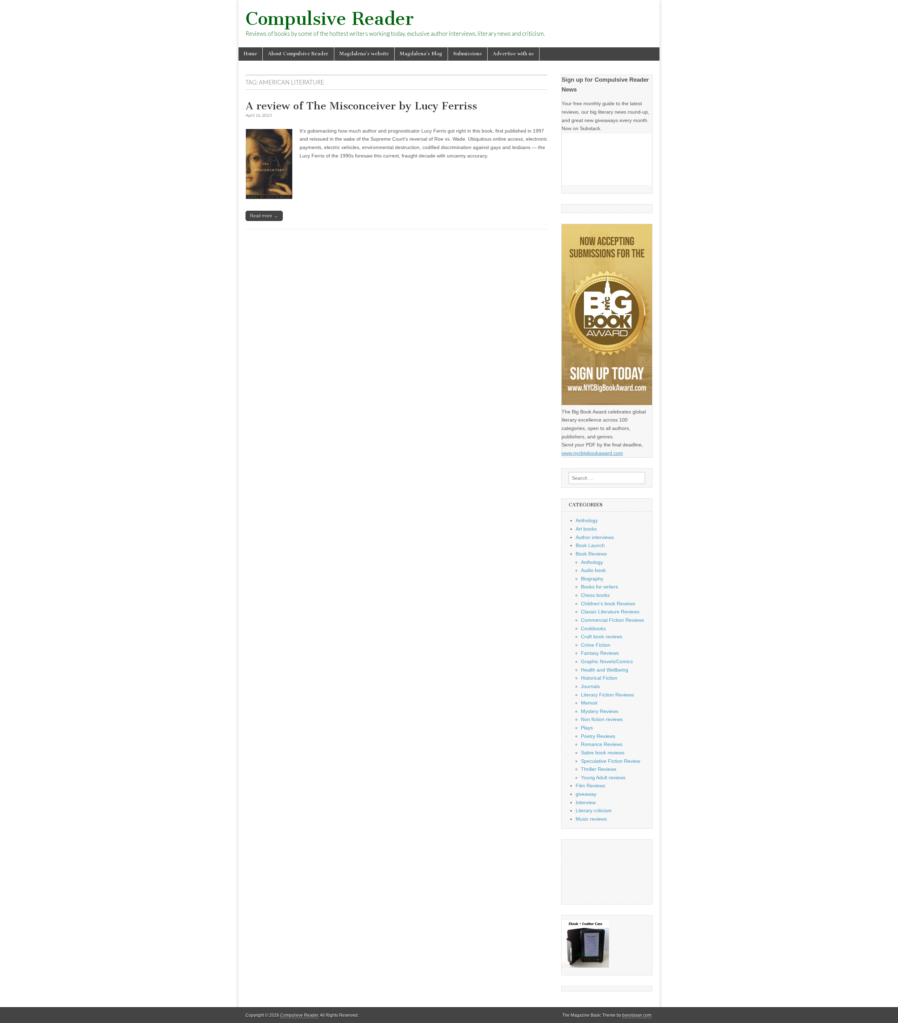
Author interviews (595, 537)
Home (250, 54)
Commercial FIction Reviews (612, 620)
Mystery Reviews (599, 711)
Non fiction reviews (602, 719)
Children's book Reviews (608, 603)
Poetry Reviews (598, 736)
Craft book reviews (601, 636)
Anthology (587, 520)
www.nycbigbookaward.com (592, 453)
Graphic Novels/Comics (607, 661)
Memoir (589, 703)
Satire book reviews (602, 752)
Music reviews (591, 819)
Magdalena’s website (364, 54)
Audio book (593, 570)
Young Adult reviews (603, 777)
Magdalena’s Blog (421, 54)
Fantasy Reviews (600, 653)
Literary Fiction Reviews (607, 695)
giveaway (586, 794)
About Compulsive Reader (298, 54)
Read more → (264, 215)
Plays (587, 728)
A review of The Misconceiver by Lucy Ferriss (361, 106)
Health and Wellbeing (604, 670)
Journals (590, 686)
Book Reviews (591, 554)
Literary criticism (594, 810)
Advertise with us (513, 54)
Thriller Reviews (598, 769)
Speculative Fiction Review (610, 761)
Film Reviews (590, 785)
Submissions (467, 54)
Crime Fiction (595, 645)
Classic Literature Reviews (610, 611)
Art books (586, 529)
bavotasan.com (636, 1015)
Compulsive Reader (330, 18)
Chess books (595, 595)
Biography (592, 578)
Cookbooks (593, 628)
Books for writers (599, 587)
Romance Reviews (601, 744)
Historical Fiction (599, 678)
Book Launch (590, 545)
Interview (586, 802)
